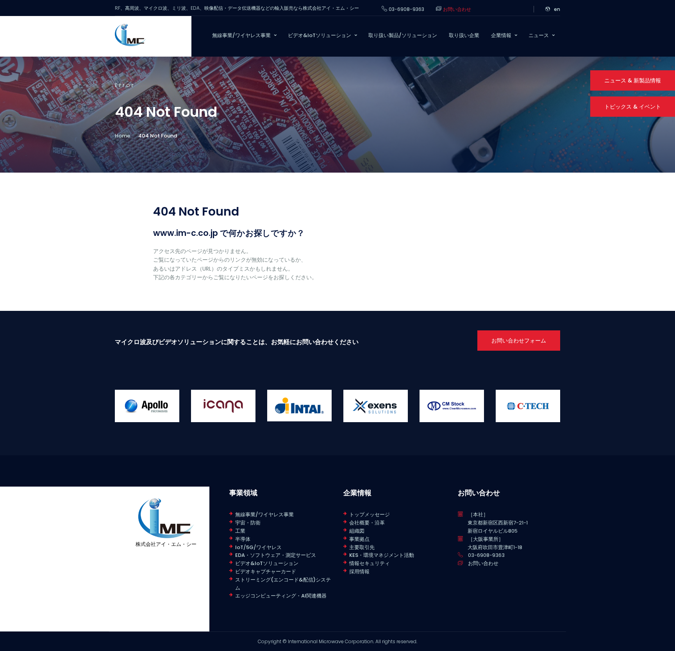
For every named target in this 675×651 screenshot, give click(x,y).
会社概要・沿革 (367, 522)
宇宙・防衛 (248, 522)
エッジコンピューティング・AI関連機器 (281, 595)
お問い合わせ (457, 9)
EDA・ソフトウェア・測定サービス (275, 555)
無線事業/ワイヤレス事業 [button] (241, 35)
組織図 (356, 531)
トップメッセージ (369, 514)
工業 (240, 531)
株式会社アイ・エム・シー (166, 544)
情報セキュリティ (369, 563)
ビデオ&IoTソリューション (266, 563)
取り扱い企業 (464, 35)
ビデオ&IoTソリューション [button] (319, 35)
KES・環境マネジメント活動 (381, 555)
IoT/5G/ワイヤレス (258, 547)
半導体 (242, 539)
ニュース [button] (539, 35)
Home (122, 135)
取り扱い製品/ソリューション (402, 35)
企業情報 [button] (501, 35)
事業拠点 (359, 539)
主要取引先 (362, 547)
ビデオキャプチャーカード (265, 571)
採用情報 (359, 571)
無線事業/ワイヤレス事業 (264, 514)
